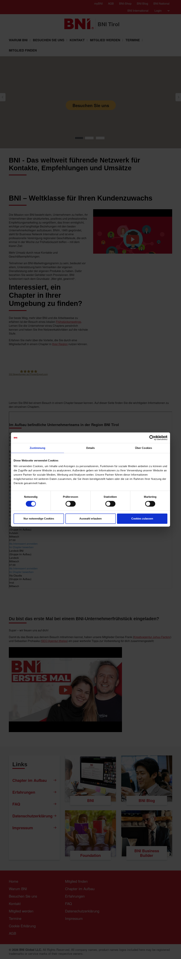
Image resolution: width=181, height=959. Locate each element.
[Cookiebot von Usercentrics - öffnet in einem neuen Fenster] (151, 437)
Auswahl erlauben (90, 518)
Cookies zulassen (142, 518)
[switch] (71, 504)
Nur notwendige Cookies (39, 518)
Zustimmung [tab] (37, 447)
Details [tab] (90, 447)
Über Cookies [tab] (143, 447)
